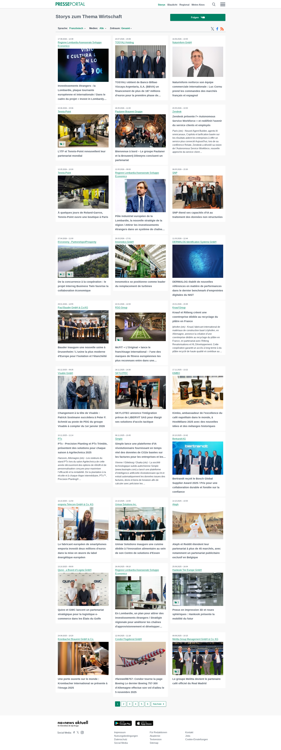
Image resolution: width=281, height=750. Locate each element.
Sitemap (154, 743)
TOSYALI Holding (124, 42)
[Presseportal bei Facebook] (73, 732)
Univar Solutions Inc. (126, 504)
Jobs (187, 736)
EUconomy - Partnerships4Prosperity (77, 242)
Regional (184, 5)
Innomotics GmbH (124, 242)
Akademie (155, 736)
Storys (161, 5)
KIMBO (176, 373)
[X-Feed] (212, 29)
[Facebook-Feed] (217, 29)
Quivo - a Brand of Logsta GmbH (74, 570)
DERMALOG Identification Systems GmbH (194, 242)
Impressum (120, 732)
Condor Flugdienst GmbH (128, 639)
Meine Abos (198, 5)
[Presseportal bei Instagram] (81, 732)
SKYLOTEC (121, 373)
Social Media (121, 743)
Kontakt (189, 732)
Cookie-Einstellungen (196, 739)
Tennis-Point (64, 111)
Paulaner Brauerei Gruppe (129, 111)
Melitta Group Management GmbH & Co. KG (195, 639)
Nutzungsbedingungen (126, 736)
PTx (60, 439)
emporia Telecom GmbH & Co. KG (75, 504)
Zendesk (176, 111)
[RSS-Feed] (222, 29)
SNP (174, 173)
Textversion (156, 739)
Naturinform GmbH (182, 42)
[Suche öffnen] (214, 4)
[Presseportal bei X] (77, 732)
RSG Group (121, 307)
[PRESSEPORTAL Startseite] (70, 4)
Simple (118, 439)
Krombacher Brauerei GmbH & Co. (76, 639)
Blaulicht (172, 5)
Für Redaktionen (158, 732)
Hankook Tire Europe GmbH (187, 570)
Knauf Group (179, 307)
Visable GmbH (65, 373)
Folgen (195, 17)
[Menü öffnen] (222, 4)
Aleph (175, 504)
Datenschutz (120, 739)
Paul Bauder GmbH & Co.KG (73, 307)
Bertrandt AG (179, 439)
